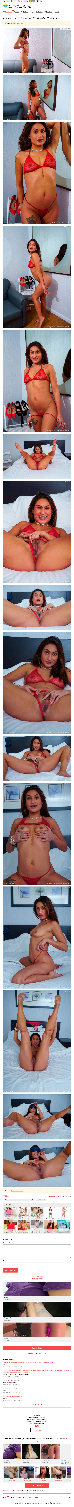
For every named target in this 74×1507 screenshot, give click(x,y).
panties (14, 1200)
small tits (32, 1200)
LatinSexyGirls (20, 6)
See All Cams (37, 1348)
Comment (6, 1243)
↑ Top (69, 1497)
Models (39, 12)
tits (44, 1200)
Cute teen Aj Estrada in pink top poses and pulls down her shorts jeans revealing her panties (28, 1362)
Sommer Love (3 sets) (17, 23)
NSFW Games (42, 1353)
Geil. (4, 1390)
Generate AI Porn (32, 1353)
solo (37, 1200)
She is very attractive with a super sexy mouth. (16, 1374)
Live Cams (8, 12)
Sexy (4, 1364)
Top (33, 12)
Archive (25, 12)
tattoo (40, 1200)
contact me (57, 1503)
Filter (17, 12)
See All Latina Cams (37, 1485)
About (57, 12)
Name (4, 1261)
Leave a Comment (55, 1196)
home (9, 1200)
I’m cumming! (37, 1430)
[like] (4, 1196)
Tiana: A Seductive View (10, 1388)
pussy (19, 1200)
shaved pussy (25, 1200)
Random (49, 12)
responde (5, 1398)
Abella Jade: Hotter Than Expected (12, 1396)
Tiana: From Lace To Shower (11, 1380)
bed (6, 1200)
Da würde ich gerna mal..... (10, 1382)
